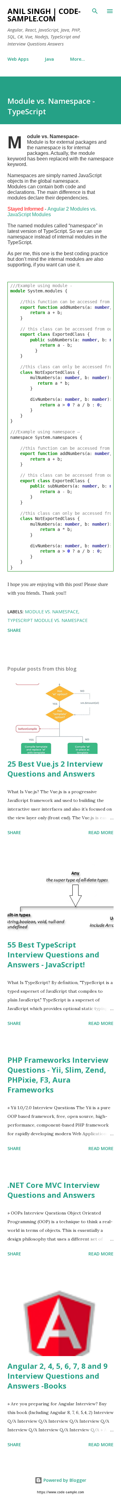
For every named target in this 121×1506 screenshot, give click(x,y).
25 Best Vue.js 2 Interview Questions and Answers (55, 769)
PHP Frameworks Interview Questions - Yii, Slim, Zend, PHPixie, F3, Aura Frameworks (58, 1075)
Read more (101, 832)
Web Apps (18, 59)
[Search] (95, 11)
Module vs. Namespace (51, 612)
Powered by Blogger (64, 1480)
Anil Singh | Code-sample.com (44, 15)
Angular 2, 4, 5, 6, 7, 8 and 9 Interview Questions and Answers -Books (57, 1376)
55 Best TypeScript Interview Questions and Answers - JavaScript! (53, 954)
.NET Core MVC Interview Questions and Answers (53, 1190)
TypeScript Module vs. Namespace (47, 620)
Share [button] (14, 630)
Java (49, 59)
